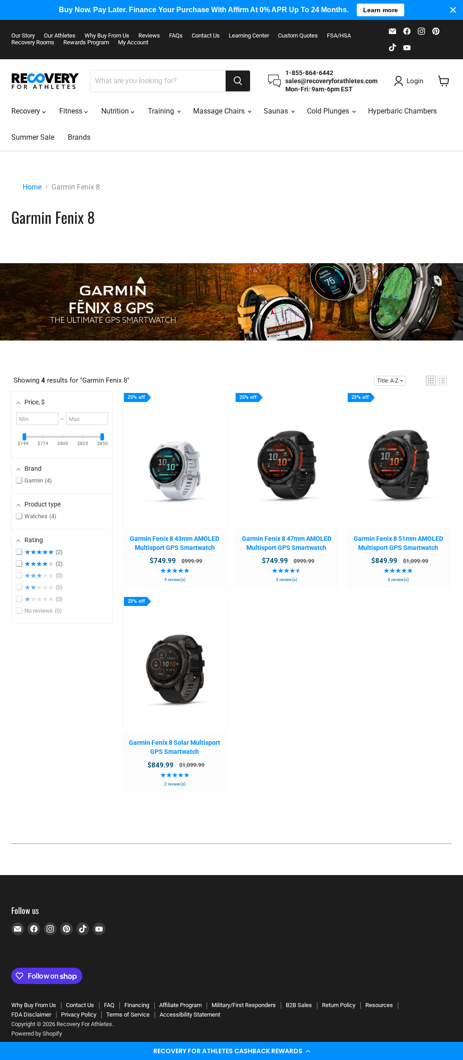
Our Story (23, 36)
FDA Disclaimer (31, 1014)
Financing (136, 1005)
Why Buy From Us (107, 36)
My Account (133, 42)
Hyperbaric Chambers (402, 111)
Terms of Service (128, 1014)
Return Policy (338, 1005)
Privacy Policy (78, 1014)
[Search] (238, 81)
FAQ (109, 1005)
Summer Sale (32, 137)
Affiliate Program (180, 1005)
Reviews (149, 36)
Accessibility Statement (190, 1014)
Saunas (277, 111)
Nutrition (116, 111)
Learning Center (249, 36)
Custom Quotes (298, 36)
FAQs (176, 36)
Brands (79, 137)
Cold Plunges (329, 111)
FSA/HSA (339, 36)
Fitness (71, 111)
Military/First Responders (244, 1005)
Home (32, 187)
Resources (379, 1005)
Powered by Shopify (36, 1033)
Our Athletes (60, 36)
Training (162, 111)
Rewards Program (86, 42)
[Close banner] (453, 10)
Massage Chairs (219, 111)
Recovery (26, 111)
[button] (231, 1051)
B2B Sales (299, 1005)
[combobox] (158, 81)
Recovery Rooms (32, 42)
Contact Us (206, 36)
